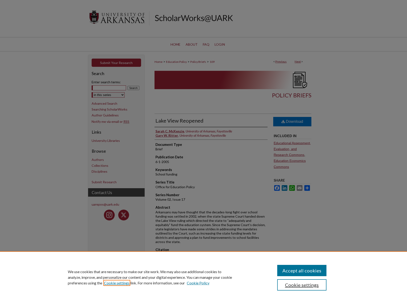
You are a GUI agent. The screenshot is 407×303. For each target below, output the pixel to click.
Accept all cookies (301, 270)
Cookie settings (117, 283)
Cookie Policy (198, 283)
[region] (203, 277)
